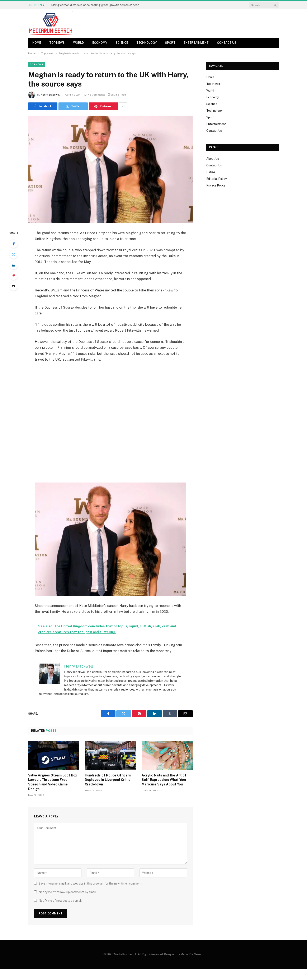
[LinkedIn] (13, 265)
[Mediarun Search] (51, 23)
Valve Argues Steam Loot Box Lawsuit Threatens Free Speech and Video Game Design (52, 782)
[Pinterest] (13, 276)
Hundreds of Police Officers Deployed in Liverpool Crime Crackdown (108, 779)
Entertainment (196, 42)
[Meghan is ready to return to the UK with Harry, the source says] (110, 169)
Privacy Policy (215, 185)
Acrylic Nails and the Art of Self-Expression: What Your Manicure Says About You (164, 779)
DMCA (210, 172)
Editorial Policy (216, 178)
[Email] (13, 286)
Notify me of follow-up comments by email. (67, 892)
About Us (212, 158)
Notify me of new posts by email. (60, 900)
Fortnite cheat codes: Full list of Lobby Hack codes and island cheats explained (98, 5)
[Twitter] (13, 254)
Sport (170, 42)
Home (36, 42)
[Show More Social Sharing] (123, 106)
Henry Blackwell (51, 94)
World (78, 42)
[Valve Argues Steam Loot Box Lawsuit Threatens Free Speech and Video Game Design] (53, 755)
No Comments (96, 94)
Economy (99, 42)
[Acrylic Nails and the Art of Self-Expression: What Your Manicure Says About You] (167, 755)
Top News (57, 42)
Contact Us (226, 42)
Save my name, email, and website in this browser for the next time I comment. (90, 883)
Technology (146, 42)
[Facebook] (13, 244)
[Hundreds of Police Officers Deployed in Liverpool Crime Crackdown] (110, 755)
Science (121, 42)
